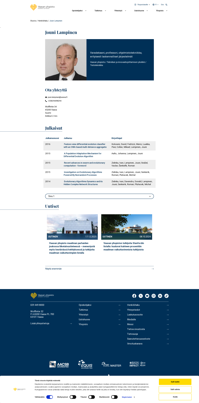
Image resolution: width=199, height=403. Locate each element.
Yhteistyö (118, 11)
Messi (130, 324)
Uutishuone (139, 11)
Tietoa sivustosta (136, 329)
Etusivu (33, 21)
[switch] (73, 397)
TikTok (166, 296)
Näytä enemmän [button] (53, 268)
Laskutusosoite (135, 314)
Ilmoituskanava (134, 343)
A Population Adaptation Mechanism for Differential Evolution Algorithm (82, 155)
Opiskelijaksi (77, 11)
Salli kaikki (175, 382)
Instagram (154, 296)
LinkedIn (160, 296)
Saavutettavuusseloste (138, 338)
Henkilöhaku (43, 21)
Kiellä (175, 397)
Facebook (134, 296)
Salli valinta (175, 389)
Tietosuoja (132, 334)
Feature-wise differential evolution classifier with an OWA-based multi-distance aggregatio (85, 145)
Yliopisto (160, 11)
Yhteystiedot (133, 309)
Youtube (147, 296)
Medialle (131, 319)
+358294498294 (54, 101)
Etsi (162, 5)
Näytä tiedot (127, 397)
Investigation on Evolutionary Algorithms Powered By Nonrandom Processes (83, 173)
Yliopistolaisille (142, 5)
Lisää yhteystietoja (39, 323)
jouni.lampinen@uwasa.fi (57, 97)
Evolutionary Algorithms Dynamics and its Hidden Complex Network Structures (83, 183)
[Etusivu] (42, 7)
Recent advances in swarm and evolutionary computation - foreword (84, 164)
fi (156, 5)
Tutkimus (98, 11)
